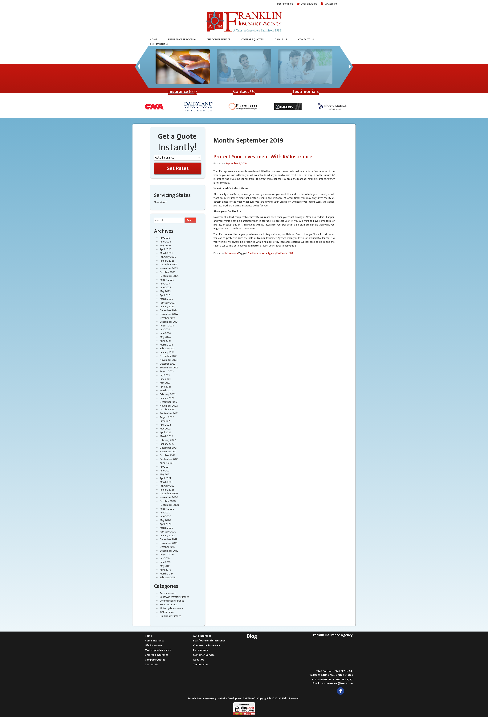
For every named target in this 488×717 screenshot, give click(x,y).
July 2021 (164, 467)
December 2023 (168, 356)
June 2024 (165, 333)
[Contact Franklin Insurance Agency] (244, 66)
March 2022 (166, 436)
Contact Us (306, 39)
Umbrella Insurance (170, 616)
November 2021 (168, 451)
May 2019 (165, 566)
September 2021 (169, 459)
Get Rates (177, 168)
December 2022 (168, 402)
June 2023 (165, 379)
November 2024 (169, 314)
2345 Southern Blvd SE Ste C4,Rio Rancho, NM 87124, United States (331, 673)
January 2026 (167, 261)
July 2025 (165, 283)
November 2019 (168, 543)
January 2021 (167, 489)
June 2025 (165, 287)
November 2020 (169, 497)
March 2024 (166, 344)
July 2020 (165, 512)
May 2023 (165, 383)
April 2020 (166, 524)
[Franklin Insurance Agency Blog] (182, 66)
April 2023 (165, 386)
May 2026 (165, 245)
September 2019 (169, 551)
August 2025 (167, 280)
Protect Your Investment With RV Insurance (263, 156)
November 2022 (169, 406)
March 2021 (166, 482)
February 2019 (168, 577)
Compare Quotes (252, 39)
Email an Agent (309, 4)
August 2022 (167, 417)
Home (153, 39)
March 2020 (166, 528)
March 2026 (166, 253)
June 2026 (165, 241)
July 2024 (165, 329)
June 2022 (165, 425)
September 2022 (169, 413)
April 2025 (165, 295)
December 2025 (168, 264)
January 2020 (167, 535)
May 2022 (165, 428)
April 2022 (165, 432)
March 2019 (166, 573)
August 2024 (167, 325)
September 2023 (169, 367)
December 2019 (168, 539)
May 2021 (165, 474)
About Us (281, 39)
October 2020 (168, 501)
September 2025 (169, 276)
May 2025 (165, 291)
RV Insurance (167, 612)
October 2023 (167, 364)
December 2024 (169, 310)
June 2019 (165, 562)
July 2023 (165, 375)
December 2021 (168, 448)
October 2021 (167, 455)
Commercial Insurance (172, 601)
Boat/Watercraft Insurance (174, 597)
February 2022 (168, 440)
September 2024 (169, 322)
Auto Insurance (168, 593)
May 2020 (165, 520)
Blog (182, 91)
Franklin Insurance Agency (261, 253)
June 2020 (165, 516)
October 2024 (168, 318)
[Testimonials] (305, 66)
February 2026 (168, 257)
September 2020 (169, 505)
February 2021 (167, 486)
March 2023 (166, 390)
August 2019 (167, 554)
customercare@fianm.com (337, 683)
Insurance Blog (285, 4)
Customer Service (218, 39)
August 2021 (166, 463)
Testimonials (159, 44)
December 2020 (169, 493)
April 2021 (165, 478)
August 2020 (167, 509)
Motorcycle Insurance (171, 608)
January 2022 (167, 444)
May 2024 (165, 337)
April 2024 (165, 341)
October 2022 (167, 409)
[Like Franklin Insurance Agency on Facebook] (340, 691)
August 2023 (167, 371)
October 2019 (167, 547)
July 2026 (165, 238)
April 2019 (165, 570)
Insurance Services (181, 39)
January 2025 (167, 306)
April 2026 (165, 249)
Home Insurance (168, 604)
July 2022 (165, 421)
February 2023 (168, 394)
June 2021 (165, 470)
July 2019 (165, 558)
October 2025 (167, 272)
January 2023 (167, 398)
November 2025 (169, 268)
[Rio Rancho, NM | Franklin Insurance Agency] (244, 21)
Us (244, 91)
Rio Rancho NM (284, 253)
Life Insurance (153, 645)
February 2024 (168, 348)
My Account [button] (330, 4)
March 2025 (166, 299)
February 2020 (168, 531)
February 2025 (168, 302)
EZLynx (250, 698)
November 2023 (168, 360)
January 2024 (167, 352)
